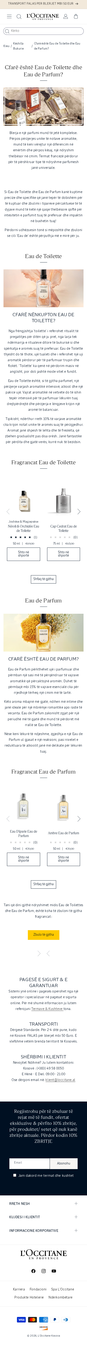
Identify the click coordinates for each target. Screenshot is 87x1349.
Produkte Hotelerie (29, 1297)
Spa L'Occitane (62, 1289)
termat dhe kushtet (58, 1175)
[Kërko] (7, 31)
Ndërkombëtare (60, 1297)
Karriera (19, 1289)
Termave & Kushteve (47, 1009)
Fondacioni (38, 1289)
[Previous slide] (8, 512)
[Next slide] (79, 512)
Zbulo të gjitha (43, 934)
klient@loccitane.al (60, 1080)
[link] (23, 522)
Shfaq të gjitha (43, 579)
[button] (9, 16)
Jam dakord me (45, 1175)
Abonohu (63, 1163)
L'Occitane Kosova (49, 1335)
